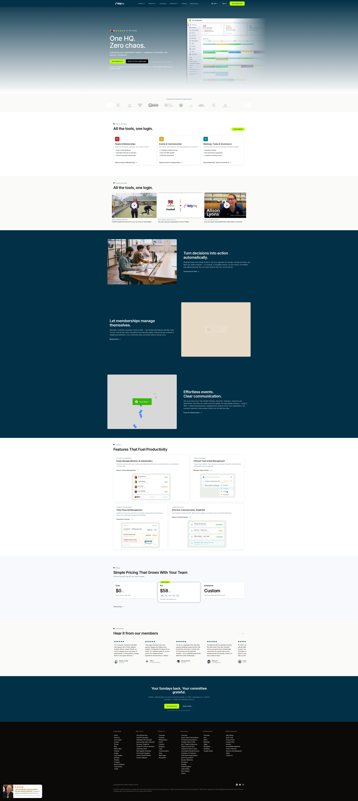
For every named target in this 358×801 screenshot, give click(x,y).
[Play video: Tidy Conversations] (226, 205)
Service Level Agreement (233, 751)
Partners (116, 760)
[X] (243, 784)
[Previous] (238, 633)
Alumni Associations (186, 757)
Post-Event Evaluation (143, 753)
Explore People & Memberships (125, 162)
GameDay (206, 748)
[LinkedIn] (236, 784)
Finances (161, 744)
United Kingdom (185, 766)
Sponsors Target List (142, 744)
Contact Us (229, 755)
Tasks (160, 748)
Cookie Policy (230, 742)
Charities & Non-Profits (187, 742)
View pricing (117, 606)
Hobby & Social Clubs (187, 746)
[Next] (243, 633)
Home (115, 735)
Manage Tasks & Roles (201, 470)
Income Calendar (141, 757)
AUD (173, 595)
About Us (116, 737)
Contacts (161, 737)
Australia (183, 764)
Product (140, 3)
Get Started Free (117, 61)
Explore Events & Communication (170, 162)
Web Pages (162, 755)
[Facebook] (239, 784)
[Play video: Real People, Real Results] (180, 205)
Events (160, 742)
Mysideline (206, 746)
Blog (115, 746)
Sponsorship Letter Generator (145, 742)
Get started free (237, 3)
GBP (166, 595)
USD (162, 595)
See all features (238, 129)
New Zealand (184, 771)
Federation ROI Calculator (144, 740)
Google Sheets (208, 751)
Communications (163, 751)
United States (184, 769)
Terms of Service (231, 748)
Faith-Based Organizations (188, 755)
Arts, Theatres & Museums (188, 744)
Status (227, 753)
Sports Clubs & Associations (189, 737)
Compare (116, 762)
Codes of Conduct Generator (145, 746)
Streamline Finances (123, 519)
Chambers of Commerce (188, 753)
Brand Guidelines (119, 764)
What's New (117, 748)
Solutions (151, 3)
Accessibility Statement (232, 746)
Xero (205, 737)
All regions (184, 762)
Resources (173, 3)
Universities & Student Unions (189, 751)
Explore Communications (180, 517)
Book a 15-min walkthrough (137, 61)
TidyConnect (194, 3)
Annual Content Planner (143, 755)
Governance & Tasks (190, 271)
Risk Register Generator (143, 751)
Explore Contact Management (126, 470)
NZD (177, 595)
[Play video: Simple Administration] (134, 205)
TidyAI (115, 769)
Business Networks (186, 760)
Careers (116, 742)
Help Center (229, 735)
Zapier (205, 744)
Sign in (224, 3)
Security (228, 744)
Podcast (116, 751)
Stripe (205, 740)
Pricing (184, 3)
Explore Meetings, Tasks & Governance (216, 162)
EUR (170, 595)
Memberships (114, 339)
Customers (163, 3)
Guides (115, 753)
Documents (162, 757)
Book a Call (229, 737)
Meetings (161, 746)
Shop (160, 753)
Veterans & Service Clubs (188, 748)
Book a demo (187, 706)
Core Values (117, 740)
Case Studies (117, 755)
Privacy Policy (230, 740)
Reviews (116, 757)
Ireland (182, 773)
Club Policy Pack (141, 748)
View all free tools (142, 735)
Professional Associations (188, 740)
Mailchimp (206, 742)
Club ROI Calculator (142, 737)
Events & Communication (191, 412)
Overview (161, 735)
